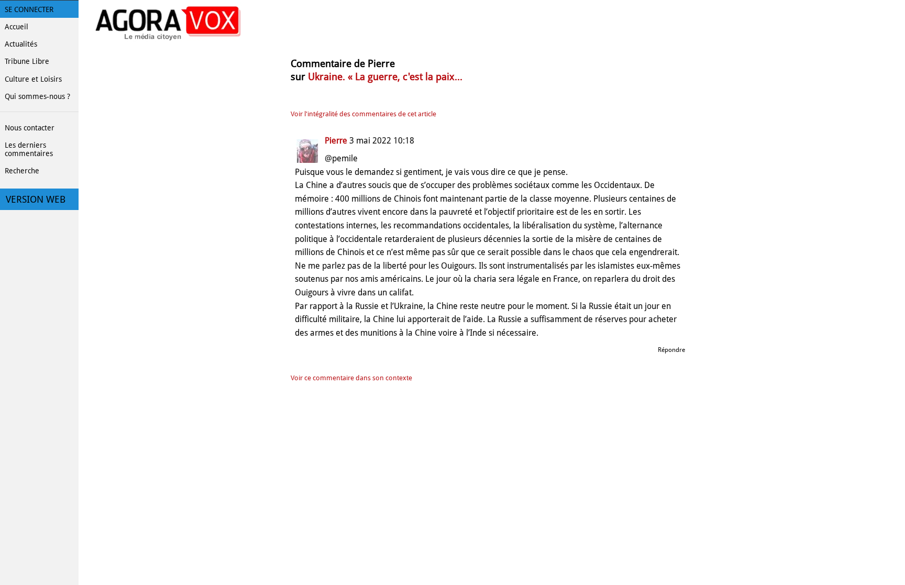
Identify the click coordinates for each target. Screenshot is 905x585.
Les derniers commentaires (29, 149)
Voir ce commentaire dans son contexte (351, 378)
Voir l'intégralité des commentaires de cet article (363, 114)
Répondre (671, 350)
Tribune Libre (27, 61)
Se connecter (29, 9)
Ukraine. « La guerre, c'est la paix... (385, 76)
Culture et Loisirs (33, 79)
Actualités (21, 44)
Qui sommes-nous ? (37, 96)
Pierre (336, 141)
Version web (35, 199)
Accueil (16, 27)
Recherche (22, 171)
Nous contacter (29, 128)
